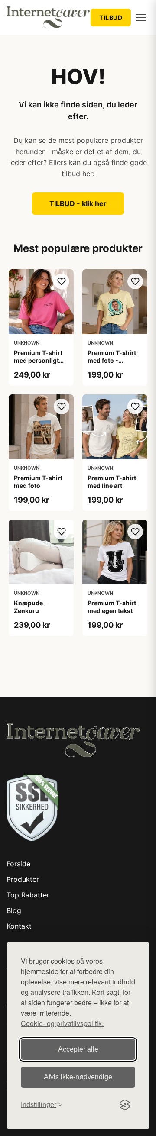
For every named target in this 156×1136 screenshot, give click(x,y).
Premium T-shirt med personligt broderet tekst (38, 360)
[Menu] (141, 17)
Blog (13, 910)
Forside (18, 863)
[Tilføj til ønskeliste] (61, 281)
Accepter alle (78, 1049)
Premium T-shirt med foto (38, 481)
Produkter (22, 879)
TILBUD (110, 17)
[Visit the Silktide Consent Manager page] (124, 1104)
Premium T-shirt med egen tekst (112, 606)
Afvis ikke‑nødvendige (78, 1077)
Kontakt (19, 926)
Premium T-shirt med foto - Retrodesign (112, 360)
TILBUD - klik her (78, 203)
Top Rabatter (27, 895)
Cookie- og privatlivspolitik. (62, 1023)
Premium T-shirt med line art (112, 481)
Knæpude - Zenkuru (30, 606)
